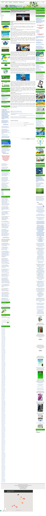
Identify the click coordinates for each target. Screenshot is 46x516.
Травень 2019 (3, 421)
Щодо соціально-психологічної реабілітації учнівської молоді (41, 249)
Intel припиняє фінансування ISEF (21, 106)
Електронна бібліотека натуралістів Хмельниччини (40, 389)
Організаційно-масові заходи (28, 8)
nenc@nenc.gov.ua (24, 487)
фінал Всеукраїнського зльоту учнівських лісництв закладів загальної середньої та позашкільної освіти (6, 271)
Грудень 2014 (3, 478)
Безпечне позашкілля (39, 70)
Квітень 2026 (3, 331)
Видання (11, 8)
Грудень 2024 (3, 349)
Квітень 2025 (3, 344)
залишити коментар (16, 116)
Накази (22, 8)
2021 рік (3, 191)
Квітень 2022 (3, 383)
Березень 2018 (3, 436)
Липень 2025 (3, 341)
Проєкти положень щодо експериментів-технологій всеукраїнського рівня (5, 168)
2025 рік (3, 194)
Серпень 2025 (3, 340)
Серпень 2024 (3, 353)
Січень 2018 (3, 438)
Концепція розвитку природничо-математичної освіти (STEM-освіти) (5, 164)
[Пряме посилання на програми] (40, 332)
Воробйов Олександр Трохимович (40, 114)
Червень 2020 (3, 407)
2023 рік (3, 193)
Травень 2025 (3, 343)
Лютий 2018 (3, 437)
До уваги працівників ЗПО (40, 163)
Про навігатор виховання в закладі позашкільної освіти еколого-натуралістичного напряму (40, 300)
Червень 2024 (3, 355)
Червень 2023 (3, 368)
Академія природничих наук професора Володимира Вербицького (39, 65)
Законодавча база (21, 2)
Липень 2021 (3, 393)
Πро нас (7, 8)
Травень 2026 (3, 330)
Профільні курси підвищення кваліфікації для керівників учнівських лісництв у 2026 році (5, 208)
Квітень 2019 (3, 422)
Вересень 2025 (3, 339)
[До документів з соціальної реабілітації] (40, 145)
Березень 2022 (3, 384)
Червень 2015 (3, 472)
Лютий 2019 (3, 424)
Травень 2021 (3, 395)
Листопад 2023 (3, 363)
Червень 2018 (3, 433)
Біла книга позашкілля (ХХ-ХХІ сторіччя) (40, 315)
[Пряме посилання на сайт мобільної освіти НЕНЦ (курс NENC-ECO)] (40, 87)
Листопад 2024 (3, 350)
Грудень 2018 (3, 426)
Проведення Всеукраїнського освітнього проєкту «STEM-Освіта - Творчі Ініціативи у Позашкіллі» (5, 231)
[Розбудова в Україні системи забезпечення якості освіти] (40, 206)
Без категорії (18, 112)
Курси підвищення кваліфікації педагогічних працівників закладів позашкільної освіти (6, 212)
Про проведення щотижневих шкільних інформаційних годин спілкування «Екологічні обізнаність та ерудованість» (40, 291)
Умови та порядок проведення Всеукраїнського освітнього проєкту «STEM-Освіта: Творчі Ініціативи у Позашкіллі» (5, 234)
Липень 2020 (3, 406)
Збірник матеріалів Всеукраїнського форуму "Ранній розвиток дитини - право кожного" (40, 215)
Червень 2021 (3, 394)
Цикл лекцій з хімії (38, 69)
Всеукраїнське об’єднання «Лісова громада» (5, 304)
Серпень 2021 (3, 392)
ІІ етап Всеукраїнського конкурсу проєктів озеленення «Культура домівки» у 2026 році (6, 299)
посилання (21, 116)
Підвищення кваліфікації (37, 8)
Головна (3, 2)
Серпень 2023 (3, 366)
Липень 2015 (3, 471)
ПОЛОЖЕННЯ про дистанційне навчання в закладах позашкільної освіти (40, 262)
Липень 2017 (3, 445)
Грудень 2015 (3, 465)
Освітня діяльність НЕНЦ (40, 10)
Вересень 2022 (3, 378)
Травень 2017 (3, 447)
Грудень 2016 (3, 452)
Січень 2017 (3, 451)
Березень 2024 (3, 358)
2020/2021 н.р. (38, 30)
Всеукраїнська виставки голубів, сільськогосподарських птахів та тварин (6, 244)
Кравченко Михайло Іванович (39, 115)
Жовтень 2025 (3, 338)
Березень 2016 (3, 462)
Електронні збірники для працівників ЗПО (40, 385)
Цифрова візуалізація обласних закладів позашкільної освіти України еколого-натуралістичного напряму (40, 218)
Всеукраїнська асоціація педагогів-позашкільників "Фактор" (5, 93)
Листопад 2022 (3, 376)
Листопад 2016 (3, 453)
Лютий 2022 (3, 385)
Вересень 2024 (3, 352)
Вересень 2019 (3, 417)
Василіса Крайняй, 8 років (39, 119)
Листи (19, 8)
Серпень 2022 (3, 379)
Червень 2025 (3, 342)
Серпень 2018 (3, 431)
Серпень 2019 (3, 418)
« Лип (2, 324)
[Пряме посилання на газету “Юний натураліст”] (40, 421)
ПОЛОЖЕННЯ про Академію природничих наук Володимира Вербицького (40, 67)
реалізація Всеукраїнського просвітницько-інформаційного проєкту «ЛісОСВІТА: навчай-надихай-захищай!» (6, 226)
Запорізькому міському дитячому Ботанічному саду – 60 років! (27, 115)
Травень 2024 (3, 356)
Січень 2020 (3, 412)
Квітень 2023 (3, 370)
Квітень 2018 (3, 435)
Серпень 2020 (3, 405)
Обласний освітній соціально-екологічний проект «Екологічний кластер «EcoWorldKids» (40, 304)
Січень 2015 (3, 477)
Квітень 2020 (3, 409)
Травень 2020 (3, 408)
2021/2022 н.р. (38, 31)
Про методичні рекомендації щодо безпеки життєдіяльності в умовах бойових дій (40, 266)
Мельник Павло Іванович (39, 116)
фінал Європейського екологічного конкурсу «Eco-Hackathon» (5, 249)
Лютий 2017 (3, 450)
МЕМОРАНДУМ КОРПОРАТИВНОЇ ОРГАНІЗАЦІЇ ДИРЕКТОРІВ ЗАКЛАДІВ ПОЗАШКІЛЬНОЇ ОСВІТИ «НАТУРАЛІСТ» (5, 98)
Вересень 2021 (3, 391)
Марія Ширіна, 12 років (39, 120)
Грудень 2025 (3, 336)
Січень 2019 (3, 425)
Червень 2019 (3, 420)
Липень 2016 (3, 458)
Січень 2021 (3, 399)
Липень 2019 (3, 419)
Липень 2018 (3, 432)
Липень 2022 (3, 380)
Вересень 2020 (3, 404)
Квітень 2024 (3, 357)
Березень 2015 (3, 475)
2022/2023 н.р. (38, 32)
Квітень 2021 (3, 396)
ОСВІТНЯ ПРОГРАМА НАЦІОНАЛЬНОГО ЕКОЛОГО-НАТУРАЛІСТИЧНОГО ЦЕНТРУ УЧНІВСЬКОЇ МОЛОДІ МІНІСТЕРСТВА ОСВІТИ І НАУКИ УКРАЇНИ (6, 131)
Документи (15, 8)
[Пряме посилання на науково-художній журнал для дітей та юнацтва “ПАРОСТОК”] (40, 411)
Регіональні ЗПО (15, 2)
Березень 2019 (3, 423)
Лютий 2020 (3, 411)
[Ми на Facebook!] (33, 2)
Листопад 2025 (3, 337)
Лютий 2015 (3, 476)
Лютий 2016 (3, 463)
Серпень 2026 (3, 327)
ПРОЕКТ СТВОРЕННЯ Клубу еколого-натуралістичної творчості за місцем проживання (40, 307)
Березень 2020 (3, 410)
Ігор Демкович (24, 488)
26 (4, 322)
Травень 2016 (3, 460)
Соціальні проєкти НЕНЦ (40, 89)
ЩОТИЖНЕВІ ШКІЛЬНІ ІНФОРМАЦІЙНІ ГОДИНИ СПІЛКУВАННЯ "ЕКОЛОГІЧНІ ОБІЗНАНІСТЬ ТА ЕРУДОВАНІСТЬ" (40, 295)
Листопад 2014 (3, 479)
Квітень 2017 (3, 448)
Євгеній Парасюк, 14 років (39, 121)
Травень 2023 (3, 369)
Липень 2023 (3, 367)
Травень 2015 (3, 473)
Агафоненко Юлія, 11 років (39, 124)
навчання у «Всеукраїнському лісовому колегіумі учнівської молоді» (5, 266)
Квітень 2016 (3, 461)
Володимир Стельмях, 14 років (40, 125)
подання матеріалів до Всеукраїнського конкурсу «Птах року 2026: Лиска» (6, 290)
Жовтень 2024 (3, 351)
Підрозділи (10, 2)
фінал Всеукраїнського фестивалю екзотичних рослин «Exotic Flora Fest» (5, 275)
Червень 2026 (3, 329)
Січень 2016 (3, 464)
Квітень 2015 (3, 474)
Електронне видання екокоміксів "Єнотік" (40, 423)
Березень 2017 (3, 449)
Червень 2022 (3, 381)
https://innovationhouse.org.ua (17, 111)
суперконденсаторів (31, 82)
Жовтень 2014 (3, 480)
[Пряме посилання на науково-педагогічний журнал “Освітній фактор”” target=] (40, 400)
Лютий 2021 (3, 398)
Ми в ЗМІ (21, 112)
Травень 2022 (3, 382)
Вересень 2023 (3, 365)
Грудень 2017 (3, 439)
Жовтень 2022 (3, 377)
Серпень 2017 (3, 444)
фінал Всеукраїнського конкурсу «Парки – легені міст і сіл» (6, 285)
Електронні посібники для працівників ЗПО (40, 382)
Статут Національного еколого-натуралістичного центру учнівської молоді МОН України (6, 127)
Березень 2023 (3, 371)
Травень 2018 (3, 434)
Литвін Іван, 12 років (38, 123)
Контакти (6, 2)
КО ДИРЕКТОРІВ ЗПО (6, 88)
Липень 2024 (3, 354)
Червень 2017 (3, 446)
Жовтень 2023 (3, 364)
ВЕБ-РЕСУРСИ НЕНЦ (6, 21)
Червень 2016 (3, 459)
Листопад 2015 (3, 466)
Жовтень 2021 (3, 390)
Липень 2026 (3, 328)
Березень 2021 (3, 397)
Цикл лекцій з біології (38, 68)
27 (5, 322)
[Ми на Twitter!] (35, 2)
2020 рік (3, 190)
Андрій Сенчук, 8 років (39, 122)
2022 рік (3, 192)
